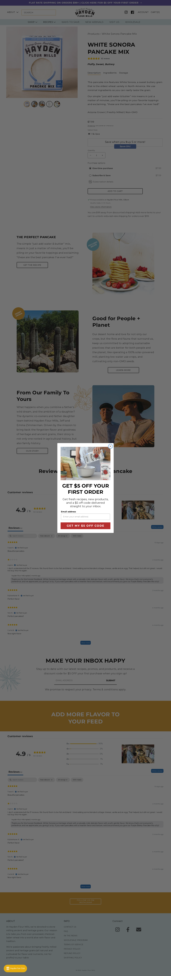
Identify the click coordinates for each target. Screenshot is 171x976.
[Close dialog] (110, 446)
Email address (68, 511)
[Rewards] (15, 968)
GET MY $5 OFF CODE (85, 525)
